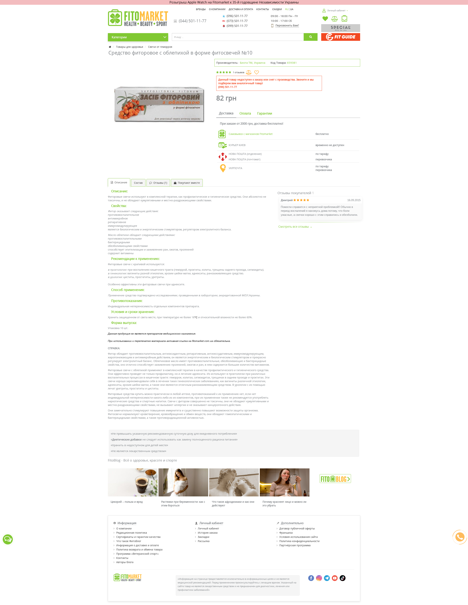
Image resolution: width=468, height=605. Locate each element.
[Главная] (110, 46)
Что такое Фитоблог (128, 541)
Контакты (122, 558)
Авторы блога (124, 562)
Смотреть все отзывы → (295, 227)
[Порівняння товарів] (335, 19)
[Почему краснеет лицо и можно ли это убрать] (285, 482)
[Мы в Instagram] (319, 578)
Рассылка (204, 541)
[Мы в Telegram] (327, 578)
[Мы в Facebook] (311, 578)
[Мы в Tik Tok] (343, 578)
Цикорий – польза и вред (127, 501)
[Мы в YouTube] (335, 578)
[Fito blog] (335, 478)
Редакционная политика (131, 532)
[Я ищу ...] (311, 37)
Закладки (203, 537)
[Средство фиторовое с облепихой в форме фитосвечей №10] (159, 104)
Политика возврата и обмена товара (139, 549)
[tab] (226, 113)
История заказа (208, 532)
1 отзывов (238, 72)
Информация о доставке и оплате (137, 545)
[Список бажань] (325, 19)
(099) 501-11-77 (236, 26)
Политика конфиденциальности (299, 541)
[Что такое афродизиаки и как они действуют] (234, 482)
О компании (124, 528)
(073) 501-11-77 (236, 21)
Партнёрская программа (295, 545)
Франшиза (286, 532)
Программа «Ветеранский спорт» (137, 553)
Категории (119, 37)
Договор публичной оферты (297, 528)
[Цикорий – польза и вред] (133, 482)
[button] (344, 19)
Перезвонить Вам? (287, 25)
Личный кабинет (208, 528)
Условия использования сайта (298, 537)
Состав (138, 182)
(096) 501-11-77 (236, 16)
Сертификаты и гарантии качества (138, 537)
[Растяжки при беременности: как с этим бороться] (183, 482)
